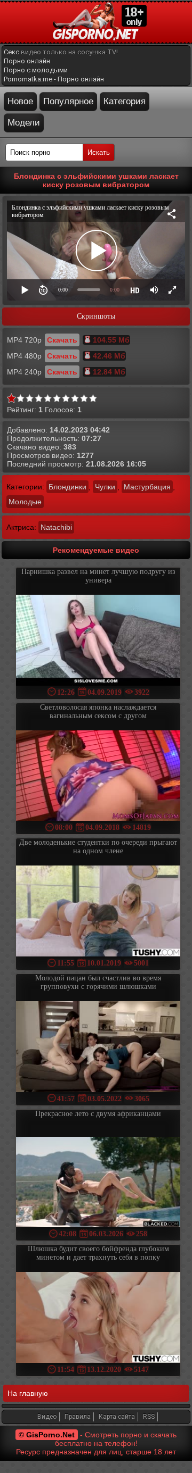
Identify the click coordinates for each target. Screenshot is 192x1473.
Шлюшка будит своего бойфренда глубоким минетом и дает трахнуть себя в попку (98, 1253)
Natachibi (56, 527)
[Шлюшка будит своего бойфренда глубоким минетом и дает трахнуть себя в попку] (98, 1318)
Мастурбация (147, 486)
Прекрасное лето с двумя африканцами (98, 1114)
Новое (20, 101)
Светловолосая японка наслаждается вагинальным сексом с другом (98, 711)
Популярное (68, 101)
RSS (149, 1416)
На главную (27, 1393)
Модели (23, 123)
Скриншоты (96, 316)
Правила (78, 1416)
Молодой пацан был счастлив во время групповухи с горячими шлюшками (98, 982)
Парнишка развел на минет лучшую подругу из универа (98, 576)
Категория (124, 101)
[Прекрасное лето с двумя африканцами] (98, 1183)
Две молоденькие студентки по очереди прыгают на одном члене (98, 846)
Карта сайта (117, 1416)
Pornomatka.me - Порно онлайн (54, 79)
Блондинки (67, 486)
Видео (47, 1416)
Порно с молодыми (36, 70)
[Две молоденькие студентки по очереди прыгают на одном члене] (98, 912)
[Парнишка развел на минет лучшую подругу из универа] (98, 641)
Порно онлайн (27, 61)
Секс (11, 52)
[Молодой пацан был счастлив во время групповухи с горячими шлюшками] (98, 1047)
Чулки (105, 486)
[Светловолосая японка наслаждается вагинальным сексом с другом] (98, 776)
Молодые (25, 501)
